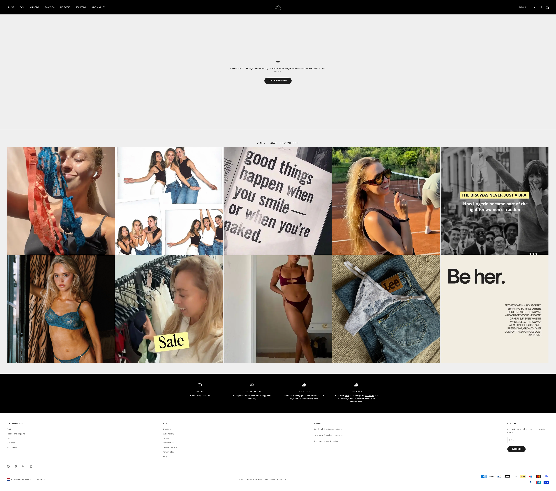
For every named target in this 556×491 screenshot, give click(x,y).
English (522, 7)
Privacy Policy (168, 452)
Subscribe (516, 449)
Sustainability (98, 7)
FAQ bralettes (13, 447)
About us (167, 429)
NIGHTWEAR (65, 7)
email (347, 395)
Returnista (334, 441)
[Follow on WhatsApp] (31, 466)
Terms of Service (170, 447)
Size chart (11, 443)
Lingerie (10, 7)
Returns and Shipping (16, 434)
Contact (10, 429)
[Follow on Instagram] (8, 466)
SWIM (22, 7)
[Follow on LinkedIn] (23, 466)
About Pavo (81, 7)
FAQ (8, 438)
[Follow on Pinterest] (15, 466)
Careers (166, 438)
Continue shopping (278, 81)
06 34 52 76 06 (339, 435)
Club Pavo (34, 7)
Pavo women (168, 443)
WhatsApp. (369, 395)
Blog (165, 456)
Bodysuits (49, 7)
